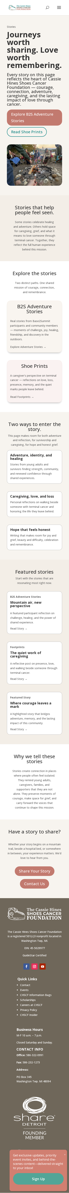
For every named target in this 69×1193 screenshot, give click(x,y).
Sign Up (38, 1179)
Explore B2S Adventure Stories (32, 117)
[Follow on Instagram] (34, 966)
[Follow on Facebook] (26, 966)
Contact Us (34, 883)
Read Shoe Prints (27, 131)
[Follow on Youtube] (42, 966)
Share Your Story (34, 871)
